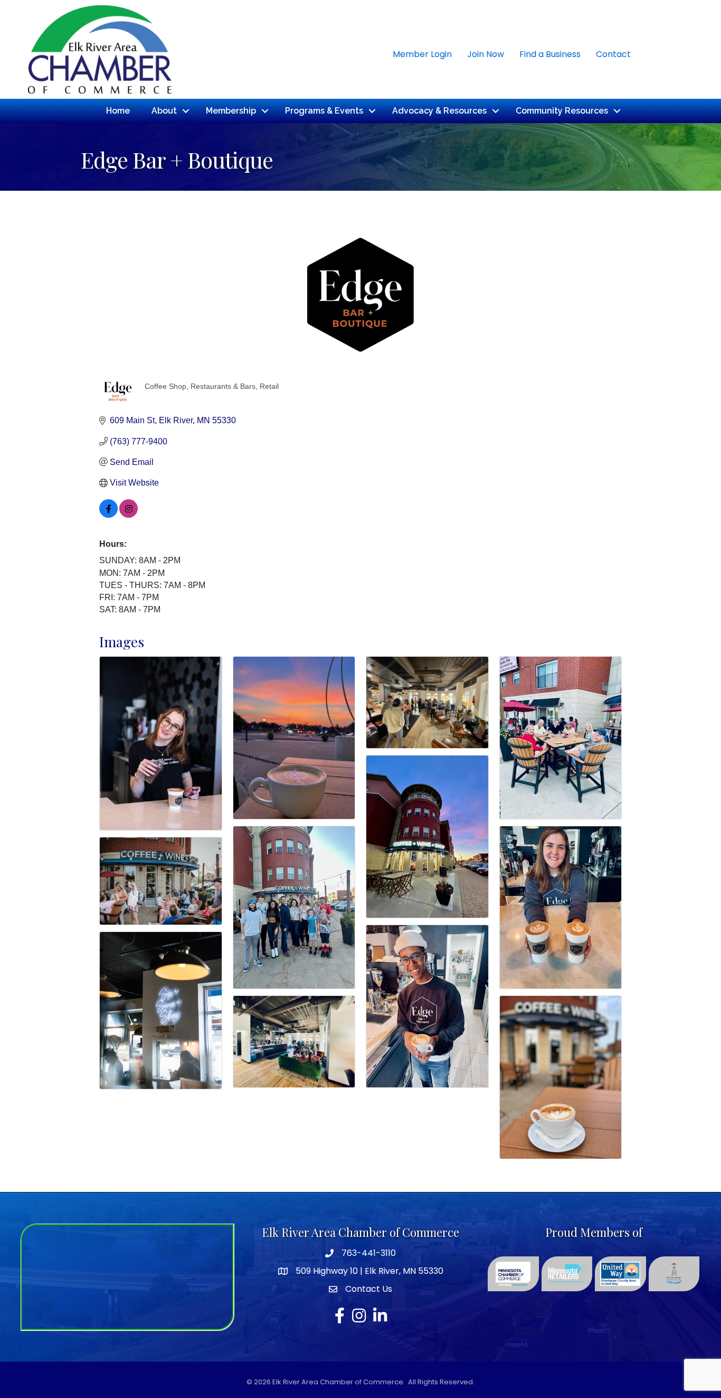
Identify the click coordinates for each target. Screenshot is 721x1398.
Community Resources (562, 111)
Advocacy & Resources (439, 111)
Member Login (422, 54)
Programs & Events (324, 111)
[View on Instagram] (128, 514)
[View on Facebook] (108, 514)
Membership (231, 111)
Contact (613, 54)
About (164, 111)
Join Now (485, 54)
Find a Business (550, 54)
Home (118, 111)
